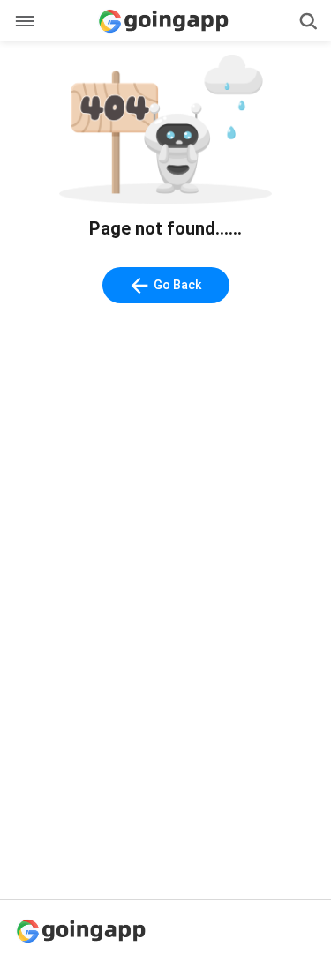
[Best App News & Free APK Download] (84, 928)
